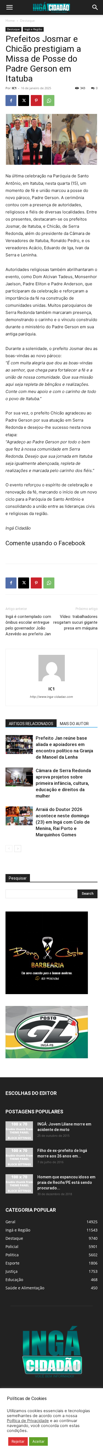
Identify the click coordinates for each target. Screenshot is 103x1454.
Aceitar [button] (38, 1441)
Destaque (27, 20)
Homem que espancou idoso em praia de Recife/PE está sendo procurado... (66, 1182)
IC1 (14, 88)
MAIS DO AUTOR (74, 723)
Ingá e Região (33, 29)
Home (10, 20)
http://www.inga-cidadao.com (51, 697)
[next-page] (17, 848)
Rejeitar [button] (18, 1441)
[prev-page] (8, 848)
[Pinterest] (36, 100)
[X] (23, 100)
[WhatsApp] (48, 100)
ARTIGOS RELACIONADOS (31, 723)
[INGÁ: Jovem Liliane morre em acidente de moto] (19, 1131)
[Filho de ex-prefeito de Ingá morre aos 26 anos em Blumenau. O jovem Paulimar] (19, 1157)
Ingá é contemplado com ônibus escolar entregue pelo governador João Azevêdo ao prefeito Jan (28, 625)
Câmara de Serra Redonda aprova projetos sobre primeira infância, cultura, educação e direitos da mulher (63, 783)
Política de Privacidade (28, 1420)
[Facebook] (10, 100)
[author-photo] (51, 681)
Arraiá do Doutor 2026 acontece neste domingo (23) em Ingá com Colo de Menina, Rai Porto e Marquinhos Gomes (63, 822)
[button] (9, 7)
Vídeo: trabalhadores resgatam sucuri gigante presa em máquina (75, 622)
